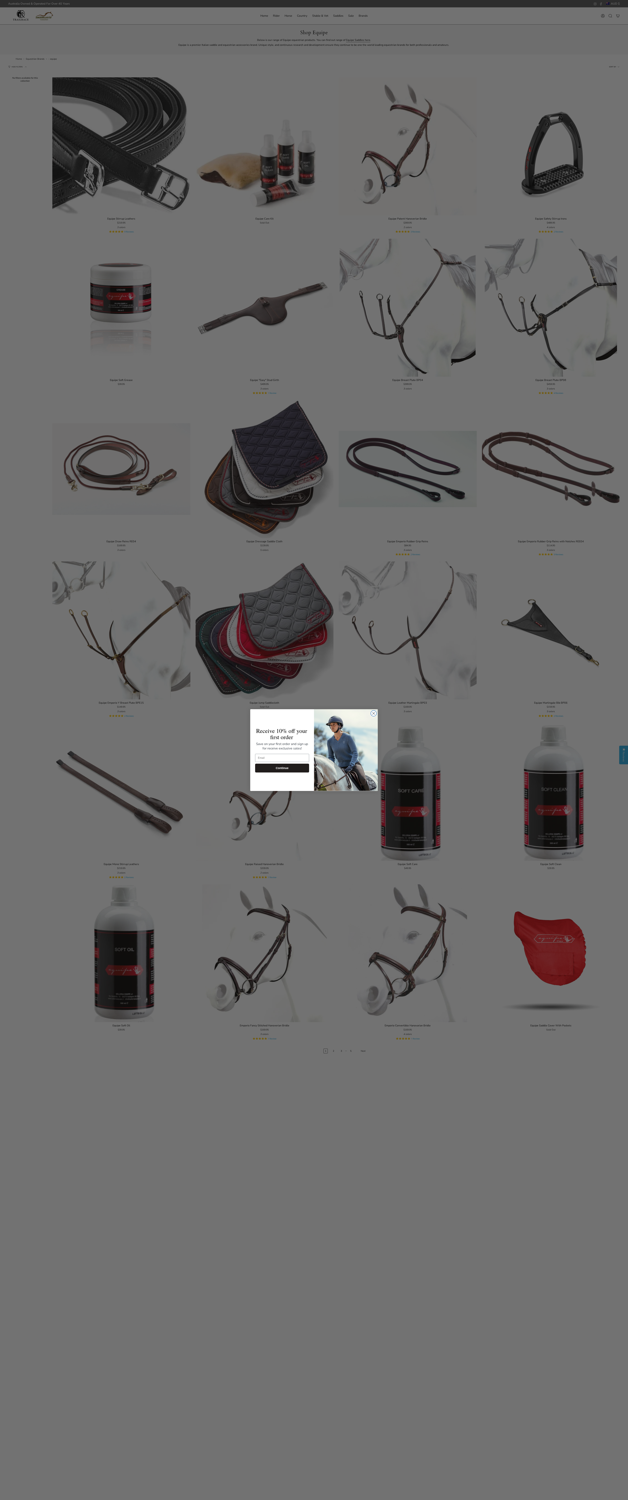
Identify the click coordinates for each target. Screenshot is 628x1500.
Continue (282, 768)
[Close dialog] (373, 713)
